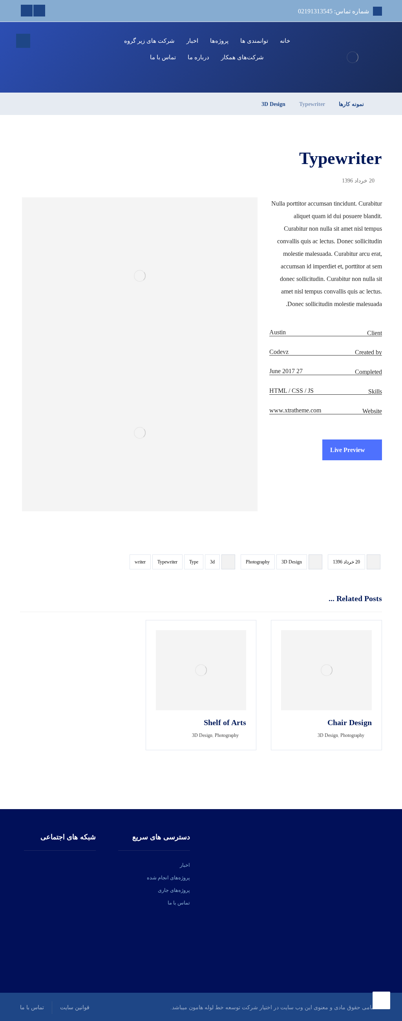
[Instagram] (27, 10)
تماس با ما (179, 903)
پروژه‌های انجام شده (168, 878)
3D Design (291, 562)
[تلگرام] (50, 865)
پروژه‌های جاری (174, 890)
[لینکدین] (60, 865)
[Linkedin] (39, 10)
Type (193, 562)
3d (212, 562)
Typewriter (167, 562)
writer (140, 562)
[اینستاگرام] (70, 865)
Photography (258, 562)
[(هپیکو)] (352, 57)
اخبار (185, 865)
